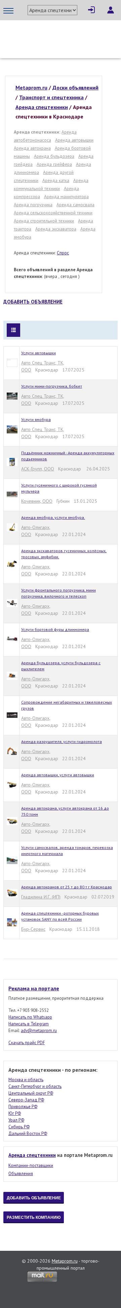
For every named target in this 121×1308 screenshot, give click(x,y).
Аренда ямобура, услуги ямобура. (53, 517)
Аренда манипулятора (66, 196)
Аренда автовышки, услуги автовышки (57, 774)
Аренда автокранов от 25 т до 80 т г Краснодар (66, 886)
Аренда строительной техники (44, 221)
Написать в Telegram (28, 1024)
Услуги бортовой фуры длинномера (55, 629)
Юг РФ (14, 1113)
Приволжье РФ (22, 1106)
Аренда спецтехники (32, 1155)
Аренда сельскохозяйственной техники (53, 213)
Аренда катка (55, 180)
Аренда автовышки (74, 140)
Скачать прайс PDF (26, 1043)
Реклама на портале (33, 988)
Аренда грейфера (54, 164)
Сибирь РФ (19, 1127)
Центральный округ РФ (30, 1093)
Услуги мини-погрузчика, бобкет (51, 386)
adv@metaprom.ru (39, 1030)
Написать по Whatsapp (30, 1017)
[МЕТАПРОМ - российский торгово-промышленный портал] (60, 33)
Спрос (63, 253)
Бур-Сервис (33, 929)
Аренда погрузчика (33, 205)
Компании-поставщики (30, 1165)
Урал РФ (16, 1120)
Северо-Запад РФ (26, 1100)
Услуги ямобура (36, 419)
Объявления (20, 1173)
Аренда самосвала (75, 205)
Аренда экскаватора (55, 229)
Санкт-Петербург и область (35, 1086)
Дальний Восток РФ (27, 1133)
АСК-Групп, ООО (37, 469)
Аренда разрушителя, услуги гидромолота (61, 741)
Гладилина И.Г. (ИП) (41, 897)
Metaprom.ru (65, 1261)
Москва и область (25, 1080)
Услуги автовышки (38, 352)
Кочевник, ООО (36, 501)
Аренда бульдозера (54, 156)
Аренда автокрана (32, 148)
